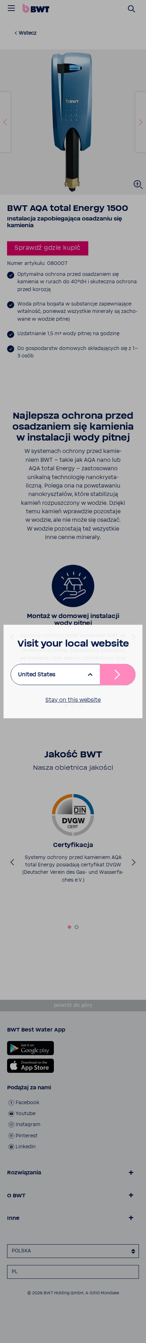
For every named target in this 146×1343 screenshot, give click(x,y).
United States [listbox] (36, 674)
